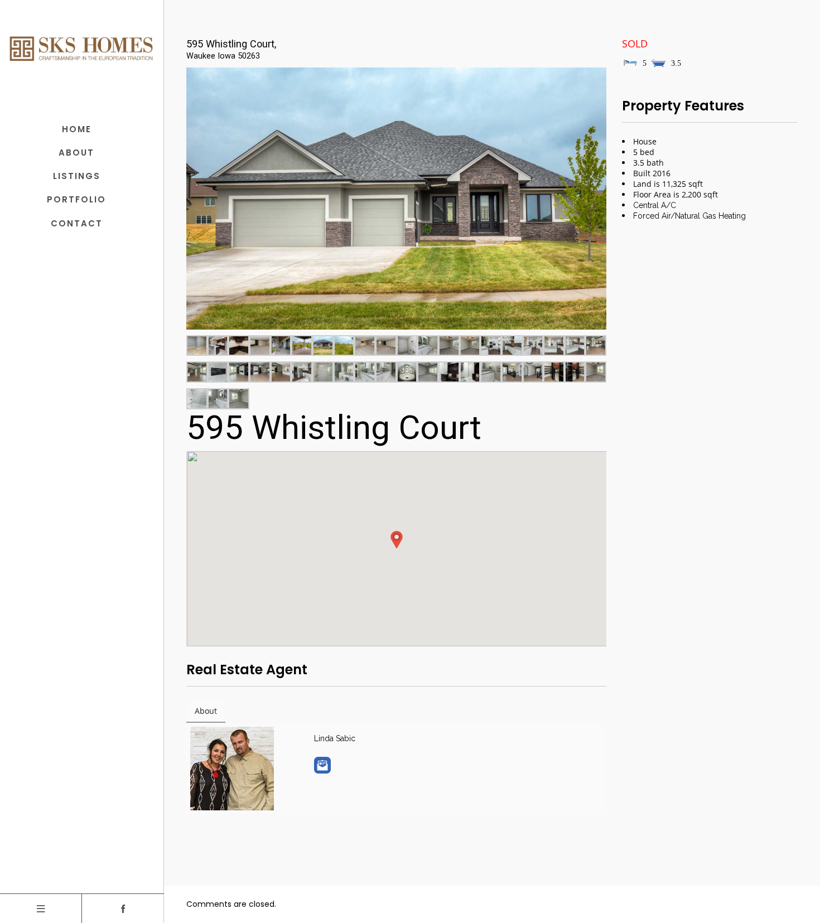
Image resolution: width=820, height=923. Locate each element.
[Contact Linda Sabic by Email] (322, 765)
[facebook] (123, 908)
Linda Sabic (334, 738)
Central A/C (654, 205)
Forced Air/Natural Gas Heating (689, 215)
